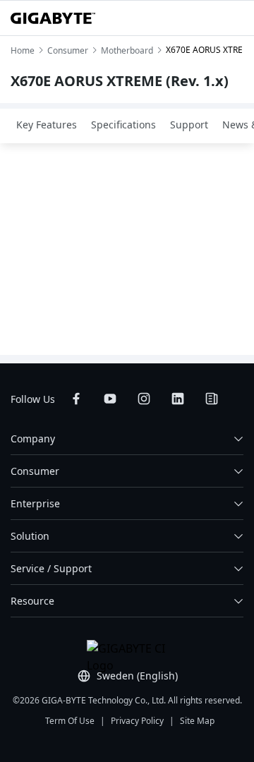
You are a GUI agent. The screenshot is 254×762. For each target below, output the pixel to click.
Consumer (35, 471)
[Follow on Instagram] (144, 398)
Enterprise (35, 503)
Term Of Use (70, 721)
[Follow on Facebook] (76, 398)
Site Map (197, 721)
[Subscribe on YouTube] (110, 398)
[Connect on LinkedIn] (177, 398)
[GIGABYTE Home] (53, 18)
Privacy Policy (137, 721)
